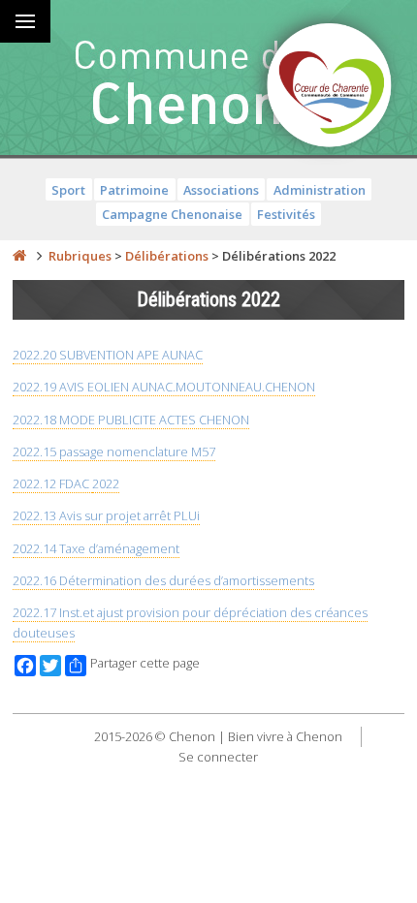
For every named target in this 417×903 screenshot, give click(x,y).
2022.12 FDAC (52, 483)
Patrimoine (134, 190)
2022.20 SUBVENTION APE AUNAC (108, 354)
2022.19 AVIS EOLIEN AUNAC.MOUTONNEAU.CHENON (164, 386)
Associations (221, 190)
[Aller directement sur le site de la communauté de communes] (329, 87)
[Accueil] (19, 256)
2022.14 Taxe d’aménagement (96, 548)
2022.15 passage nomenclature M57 (114, 451)
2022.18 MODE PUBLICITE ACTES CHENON (131, 419)
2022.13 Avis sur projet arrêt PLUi (106, 515)
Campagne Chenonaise (172, 214)
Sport (68, 190)
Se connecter (218, 756)
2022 (105, 483)
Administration (319, 190)
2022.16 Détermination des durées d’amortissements (163, 580)
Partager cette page (145, 663)
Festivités (286, 214)
